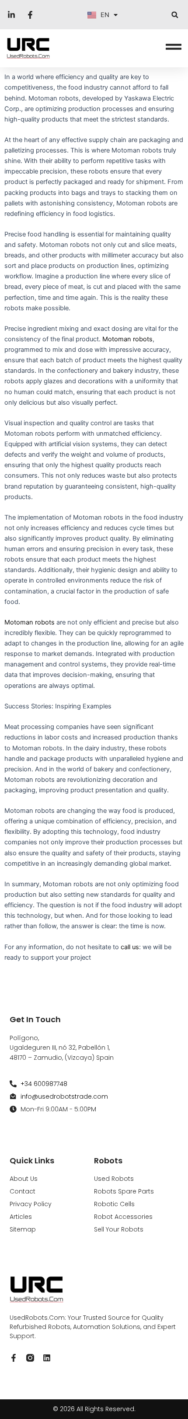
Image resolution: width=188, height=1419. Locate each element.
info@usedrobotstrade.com (64, 1096)
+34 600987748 (44, 1083)
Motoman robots (127, 339)
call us (130, 947)
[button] (174, 14)
